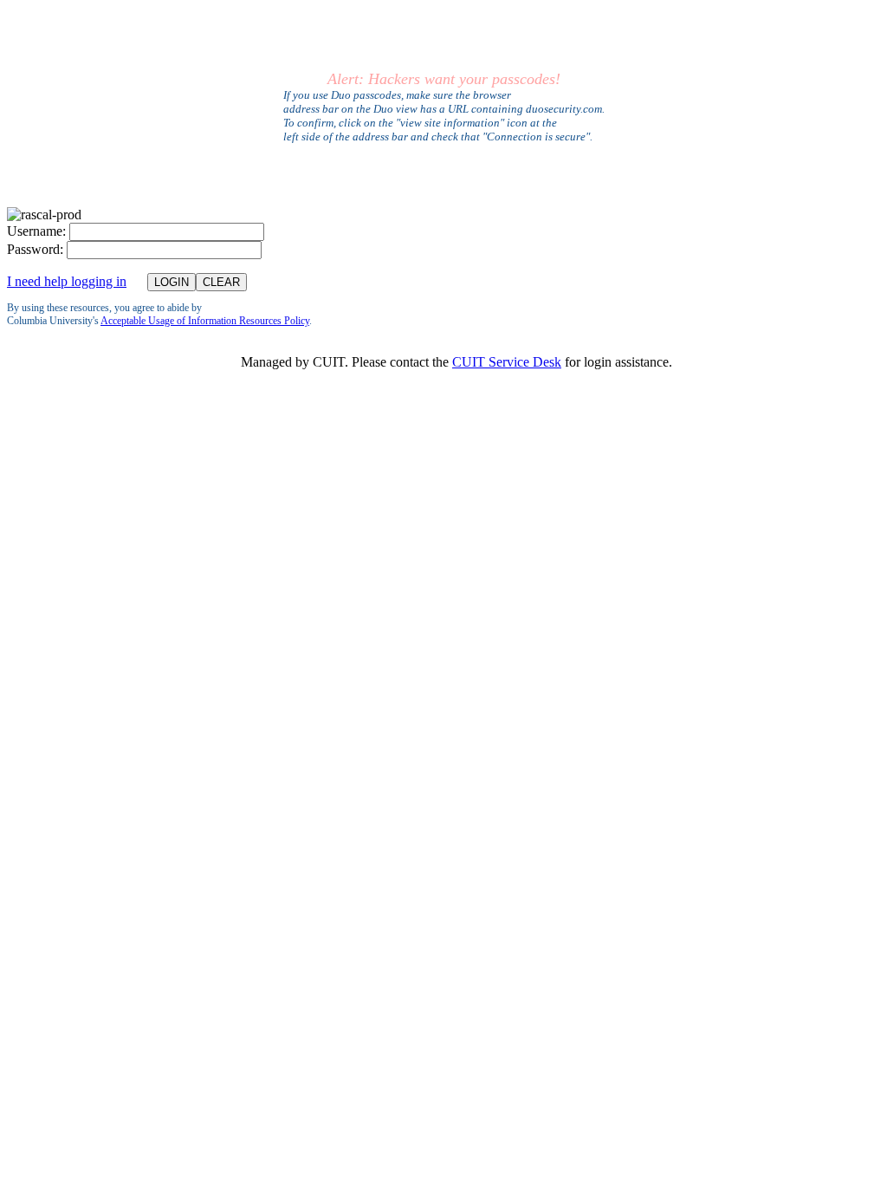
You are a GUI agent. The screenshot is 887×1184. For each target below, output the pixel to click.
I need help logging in (66, 281)
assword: (35, 249)
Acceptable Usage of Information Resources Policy (204, 321)
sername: (36, 231)
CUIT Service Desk (506, 362)
